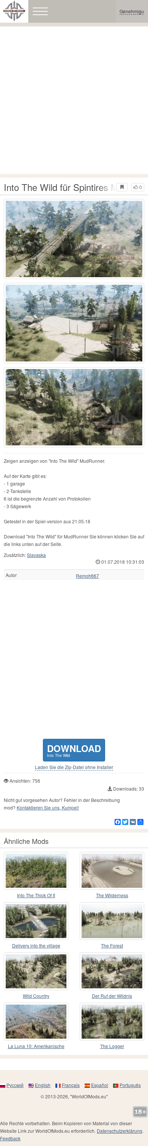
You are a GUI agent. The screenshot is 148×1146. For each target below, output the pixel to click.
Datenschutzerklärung (119, 1130)
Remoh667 (87, 576)
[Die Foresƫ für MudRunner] (112, 921)
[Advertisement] (74, 100)
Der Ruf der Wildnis (112, 995)
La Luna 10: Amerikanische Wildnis (36, 1046)
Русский (15, 1085)
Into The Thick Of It (36, 895)
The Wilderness (112, 895)
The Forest (112, 945)
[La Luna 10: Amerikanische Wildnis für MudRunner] (36, 1022)
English (42, 1085)
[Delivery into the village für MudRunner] (36, 921)
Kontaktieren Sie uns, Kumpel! (48, 807)
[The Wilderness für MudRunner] (112, 871)
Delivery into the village (36, 945)
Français (71, 1085)
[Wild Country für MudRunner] (36, 971)
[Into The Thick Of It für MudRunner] (36, 871)
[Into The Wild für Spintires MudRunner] (74, 239)
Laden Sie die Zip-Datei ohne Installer (74, 767)
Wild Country (36, 995)
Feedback (10, 1138)
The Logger (112, 1046)
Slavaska (36, 555)
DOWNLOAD (74, 750)
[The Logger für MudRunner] (112, 1022)
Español (99, 1085)
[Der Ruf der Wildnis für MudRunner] (112, 971)
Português (130, 1085)
